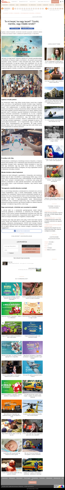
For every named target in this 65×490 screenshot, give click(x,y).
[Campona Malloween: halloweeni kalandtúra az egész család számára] (11, 328)
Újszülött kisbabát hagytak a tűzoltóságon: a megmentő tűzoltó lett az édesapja (11, 375)
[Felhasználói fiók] (61, 1)
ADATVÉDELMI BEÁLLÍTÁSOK (32, 488)
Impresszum (5, 478)
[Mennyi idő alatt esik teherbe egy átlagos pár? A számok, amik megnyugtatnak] (54, 151)
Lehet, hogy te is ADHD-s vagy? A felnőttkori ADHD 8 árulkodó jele (54, 81)
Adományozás (57, 478)
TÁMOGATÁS (55, 1)
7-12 (60, 8)
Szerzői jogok (27, 478)
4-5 (55, 8)
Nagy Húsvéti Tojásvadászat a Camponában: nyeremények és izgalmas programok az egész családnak (32, 357)
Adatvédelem (19, 478)
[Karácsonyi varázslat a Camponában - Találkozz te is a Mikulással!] (11, 308)
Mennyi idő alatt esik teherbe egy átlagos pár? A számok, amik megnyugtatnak (54, 159)
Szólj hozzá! (14, 28)
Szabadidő (16, 13)
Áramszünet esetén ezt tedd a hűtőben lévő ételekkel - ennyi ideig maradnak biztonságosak (54, 180)
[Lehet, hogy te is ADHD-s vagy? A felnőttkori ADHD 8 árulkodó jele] (54, 73)
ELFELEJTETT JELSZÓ (31, 249)
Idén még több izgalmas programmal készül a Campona (32, 375)
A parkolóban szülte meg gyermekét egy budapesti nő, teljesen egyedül (11, 453)
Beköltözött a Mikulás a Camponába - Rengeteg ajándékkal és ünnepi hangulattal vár (12, 395)
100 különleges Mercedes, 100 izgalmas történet (27, 269)
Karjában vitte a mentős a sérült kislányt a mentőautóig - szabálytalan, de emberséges (32, 473)
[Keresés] (63, 1)
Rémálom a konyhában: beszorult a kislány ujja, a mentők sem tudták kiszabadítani (32, 297)
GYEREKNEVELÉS (23, 4)
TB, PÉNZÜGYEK (32, 4)
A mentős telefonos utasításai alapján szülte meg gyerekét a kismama (12, 473)
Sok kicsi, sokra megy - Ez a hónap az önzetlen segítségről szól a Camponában (12, 356)
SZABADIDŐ (45, 4)
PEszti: (46, 245)
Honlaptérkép (35, 478)
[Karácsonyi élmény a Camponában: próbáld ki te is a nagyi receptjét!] (32, 308)
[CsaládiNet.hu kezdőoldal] (6, 1)
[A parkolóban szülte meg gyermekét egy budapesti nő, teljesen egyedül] (11, 445)
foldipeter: (49, 241)
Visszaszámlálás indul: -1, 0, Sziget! (52, 218)
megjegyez (11, 253)
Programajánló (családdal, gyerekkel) (31, 13)
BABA (17, 4)
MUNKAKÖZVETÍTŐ (23, 1)
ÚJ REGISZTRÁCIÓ (30, 251)
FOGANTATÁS (5, 4)
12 (42, 8)
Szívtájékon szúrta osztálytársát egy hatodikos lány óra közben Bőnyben (32, 414)
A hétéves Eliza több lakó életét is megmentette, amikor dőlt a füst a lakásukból (33, 434)
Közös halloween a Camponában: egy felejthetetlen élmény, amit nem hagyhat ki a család (11, 415)
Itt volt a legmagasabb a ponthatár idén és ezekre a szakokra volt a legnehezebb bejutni (54, 62)
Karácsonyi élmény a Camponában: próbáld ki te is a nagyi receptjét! (33, 317)
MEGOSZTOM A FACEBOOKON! (23, 231)
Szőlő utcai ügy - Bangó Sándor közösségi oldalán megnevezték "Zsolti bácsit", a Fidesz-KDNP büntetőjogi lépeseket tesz (54, 102)
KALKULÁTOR (32, 1)
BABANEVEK (58, 4)
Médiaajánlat (12, 478)
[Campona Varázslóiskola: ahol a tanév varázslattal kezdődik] (32, 328)
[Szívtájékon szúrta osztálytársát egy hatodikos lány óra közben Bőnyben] (32, 406)
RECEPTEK (52, 4)
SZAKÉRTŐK (14, 1)
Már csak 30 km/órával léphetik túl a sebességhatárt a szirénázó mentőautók (33, 453)
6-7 (58, 8)
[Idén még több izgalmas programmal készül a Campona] (32, 367)
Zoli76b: (48, 243)
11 (40, 8)
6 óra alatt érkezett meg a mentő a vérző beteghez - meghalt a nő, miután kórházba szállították (32, 396)
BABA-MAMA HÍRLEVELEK (43, 1)
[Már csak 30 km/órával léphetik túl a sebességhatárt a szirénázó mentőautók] (32, 445)
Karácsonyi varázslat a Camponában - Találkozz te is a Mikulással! (12, 317)
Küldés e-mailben (27, 28)
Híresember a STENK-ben (50, 211)
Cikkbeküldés (49, 478)
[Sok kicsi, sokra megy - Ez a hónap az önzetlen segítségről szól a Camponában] (11, 347)
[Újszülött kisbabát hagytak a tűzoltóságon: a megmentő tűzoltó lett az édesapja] (11, 367)
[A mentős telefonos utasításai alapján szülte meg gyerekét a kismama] (11, 464)
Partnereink (42, 478)
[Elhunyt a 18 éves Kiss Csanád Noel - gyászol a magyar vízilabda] (54, 132)
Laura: (50, 249)
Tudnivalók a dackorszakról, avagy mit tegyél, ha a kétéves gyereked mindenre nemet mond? (54, 199)
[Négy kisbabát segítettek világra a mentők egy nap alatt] (11, 425)
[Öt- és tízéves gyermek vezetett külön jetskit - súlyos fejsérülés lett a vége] (54, 112)
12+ (62, 8)
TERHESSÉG (12, 4)
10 (38, 8)
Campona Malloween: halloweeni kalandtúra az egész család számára (11, 336)
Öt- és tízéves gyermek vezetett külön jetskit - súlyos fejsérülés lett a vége (54, 120)
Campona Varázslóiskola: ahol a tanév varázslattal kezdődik (32, 336)
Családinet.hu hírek (8, 13)
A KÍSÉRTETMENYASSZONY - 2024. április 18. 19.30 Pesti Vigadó (20, 263)
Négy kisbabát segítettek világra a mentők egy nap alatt (11, 434)
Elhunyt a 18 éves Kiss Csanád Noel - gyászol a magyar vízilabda (54, 140)
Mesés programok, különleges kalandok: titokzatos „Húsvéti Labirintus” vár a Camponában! (11, 298)
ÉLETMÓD (39, 4)
